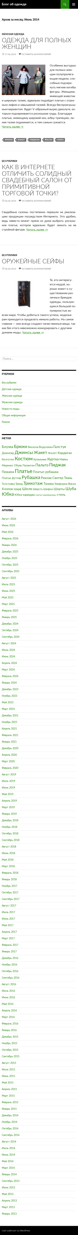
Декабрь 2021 (10, 715)
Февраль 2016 (10, 1023)
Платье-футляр (11, 478)
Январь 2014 (9, 1174)
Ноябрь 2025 (9, 558)
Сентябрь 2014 (10, 1135)
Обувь (18, 465)
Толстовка (8, 484)
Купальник (40, 459)
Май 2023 (7, 702)
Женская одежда (13, 34)
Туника (49, 483)
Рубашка (31, 477)
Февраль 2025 (10, 610)
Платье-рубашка (45, 471)
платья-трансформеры (46, 495)
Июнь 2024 (8, 656)
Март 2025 (8, 604)
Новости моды (10, 409)
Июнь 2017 (8, 919)
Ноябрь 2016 (9, 964)
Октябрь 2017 (10, 892)
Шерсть (38, 489)
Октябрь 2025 (10, 565)
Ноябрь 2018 (9, 827)
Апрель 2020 (9, 755)
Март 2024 (8, 669)
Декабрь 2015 (10, 1037)
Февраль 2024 (10, 676)
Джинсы (24, 452)
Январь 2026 (9, 545)
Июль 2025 (8, 584)
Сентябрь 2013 (10, 1181)
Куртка (53, 459)
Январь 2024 (9, 683)
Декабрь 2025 (10, 551)
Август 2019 (9, 774)
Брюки (9, 140)
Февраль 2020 (10, 768)
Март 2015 (8, 1096)
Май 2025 (7, 597)
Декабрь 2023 (10, 689)
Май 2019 (7, 794)
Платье (23, 471)
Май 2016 (7, 1004)
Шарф (17, 489)
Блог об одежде (14, 4)
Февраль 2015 (10, 1102)
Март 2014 (8, 1168)
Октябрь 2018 (10, 833)
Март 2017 (8, 938)
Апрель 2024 (9, 663)
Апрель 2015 (9, 1089)
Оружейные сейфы (33, 261)
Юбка (60, 140)
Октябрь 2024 (10, 630)
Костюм (24, 458)
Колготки (8, 459)
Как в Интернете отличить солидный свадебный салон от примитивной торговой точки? (37, 180)
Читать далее (12, 126)
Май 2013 (7, 1194)
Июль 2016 (8, 991)
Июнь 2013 (8, 1187)
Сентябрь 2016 (10, 978)
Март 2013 (8, 1207)
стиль (61, 494)
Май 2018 (7, 860)
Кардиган (65, 453)
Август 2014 (9, 1141)
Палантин (28, 465)
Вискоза (33, 447)
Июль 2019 (8, 781)
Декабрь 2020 (10, 748)
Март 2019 (8, 807)
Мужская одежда (12, 402)
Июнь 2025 (8, 591)
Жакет (21, 140)
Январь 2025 (9, 617)
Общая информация (14, 415)
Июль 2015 (8, 1069)
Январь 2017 (9, 951)
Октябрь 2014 (10, 1128)
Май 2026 (7, 532)
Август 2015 (9, 1063)
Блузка (7, 447)
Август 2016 (9, 984)
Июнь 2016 (8, 997)
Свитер (57, 477)
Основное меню (73, 4)
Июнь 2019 (8, 787)
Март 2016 (8, 1017)
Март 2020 (8, 761)
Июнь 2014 (8, 1155)
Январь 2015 (9, 1109)
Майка (63, 459)
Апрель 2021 (9, 728)
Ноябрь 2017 (9, 886)
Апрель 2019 (9, 801)
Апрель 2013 (9, 1200)
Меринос (7, 465)
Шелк (27, 489)
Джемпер (8, 453)
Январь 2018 (9, 879)
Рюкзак (46, 477)
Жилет (52, 453)
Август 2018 (9, 846)
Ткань (68, 477)
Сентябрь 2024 (10, 637)
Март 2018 (8, 866)
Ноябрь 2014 (9, 1122)
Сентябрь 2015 (10, 1056)
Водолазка (46, 447)
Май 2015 (7, 1082)
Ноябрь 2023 (9, 696)
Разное (6, 422)
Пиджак (35, 140)
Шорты (59, 489)
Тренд (19, 484)
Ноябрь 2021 (9, 722)
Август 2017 (9, 905)
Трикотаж (33, 483)
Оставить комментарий (36, 54)
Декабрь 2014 (10, 1115)
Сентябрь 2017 (10, 899)
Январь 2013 (9, 1214)
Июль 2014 (8, 1148)
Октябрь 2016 (10, 971)
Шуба (70, 489)
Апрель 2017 (9, 932)
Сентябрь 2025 (10, 571)
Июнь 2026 (8, 525)
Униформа (60, 484)
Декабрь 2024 (10, 624)
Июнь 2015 (8, 1076)
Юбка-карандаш (25, 494)
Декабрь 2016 (10, 958)
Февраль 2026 (10, 538)
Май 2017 (7, 925)
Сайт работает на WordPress (16, 1231)
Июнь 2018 (8, 853)
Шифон (48, 489)
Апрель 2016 (9, 1010)
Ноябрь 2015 (9, 1043)
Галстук (59, 447)
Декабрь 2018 (10, 820)
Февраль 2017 (10, 945)
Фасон (48, 140)
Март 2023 (8, 709)
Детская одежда (11, 389)
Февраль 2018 (10, 873)
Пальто (41, 465)
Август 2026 (9, 519)
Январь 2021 (9, 742)
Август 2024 (9, 643)
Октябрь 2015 (10, 1050)
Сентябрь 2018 (10, 840)
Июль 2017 (8, 912)
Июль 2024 (8, 650)
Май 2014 (7, 1161)
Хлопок (7, 489)
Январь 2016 (9, 1030)
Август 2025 (9, 578)
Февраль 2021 (10, 735)
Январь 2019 (9, 814)
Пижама (8, 471)
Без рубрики (9, 161)
